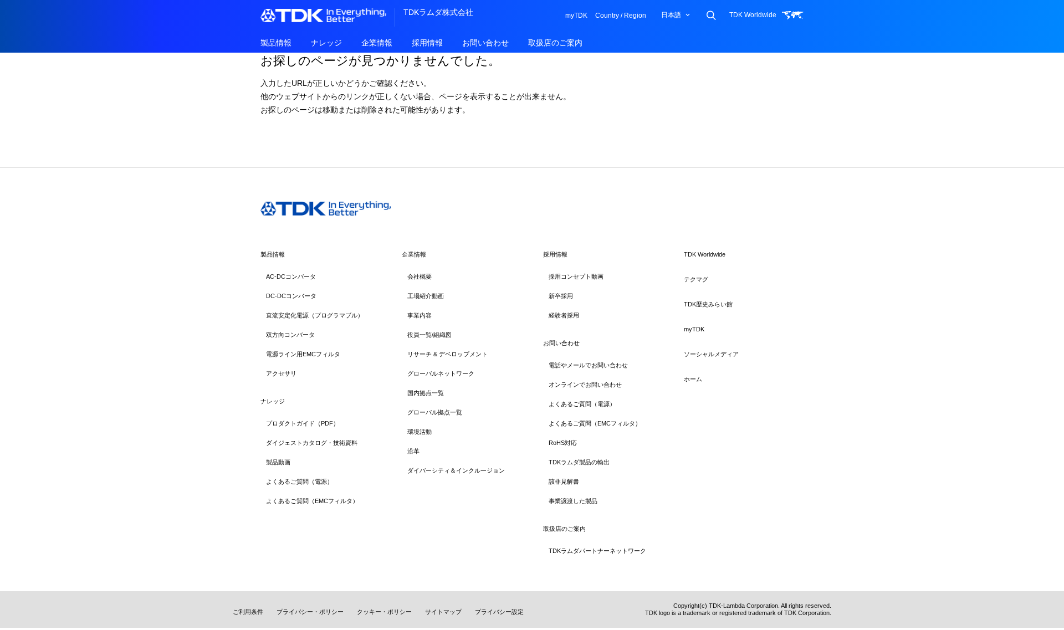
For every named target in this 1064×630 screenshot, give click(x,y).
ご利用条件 (248, 611)
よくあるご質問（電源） (299, 481)
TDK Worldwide (752, 15)
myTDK (576, 15)
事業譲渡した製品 (573, 501)
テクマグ (696, 279)
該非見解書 (564, 481)
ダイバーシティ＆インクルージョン (456, 470)
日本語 (671, 15)
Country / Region (620, 15)
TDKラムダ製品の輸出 (579, 462)
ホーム (693, 379)
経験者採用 (564, 315)
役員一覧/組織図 (429, 334)
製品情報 (275, 42)
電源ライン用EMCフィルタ (303, 354)
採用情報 (427, 42)
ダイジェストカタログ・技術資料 (311, 442)
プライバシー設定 (499, 611)
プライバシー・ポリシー (310, 611)
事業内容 (419, 315)
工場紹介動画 (425, 296)
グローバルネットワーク (440, 373)
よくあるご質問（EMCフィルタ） (312, 501)
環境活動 (419, 431)
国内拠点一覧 (425, 393)
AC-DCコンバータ (291, 276)
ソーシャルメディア (711, 354)
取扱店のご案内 (555, 42)
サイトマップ (443, 611)
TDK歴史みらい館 (708, 304)
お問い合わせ (485, 42)
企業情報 (376, 42)
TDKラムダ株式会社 (438, 12)
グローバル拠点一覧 (434, 412)
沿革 (413, 451)
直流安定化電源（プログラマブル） (315, 315)
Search (711, 15)
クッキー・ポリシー (384, 611)
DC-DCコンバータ (291, 296)
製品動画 (278, 462)
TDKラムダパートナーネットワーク (597, 550)
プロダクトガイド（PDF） (302, 423)
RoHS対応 (563, 442)
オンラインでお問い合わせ (585, 384)
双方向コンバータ (290, 334)
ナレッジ (326, 42)
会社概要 (419, 276)
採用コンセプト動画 (576, 276)
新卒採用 (561, 296)
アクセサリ (281, 373)
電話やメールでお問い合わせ (588, 365)
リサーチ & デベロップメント (447, 354)
